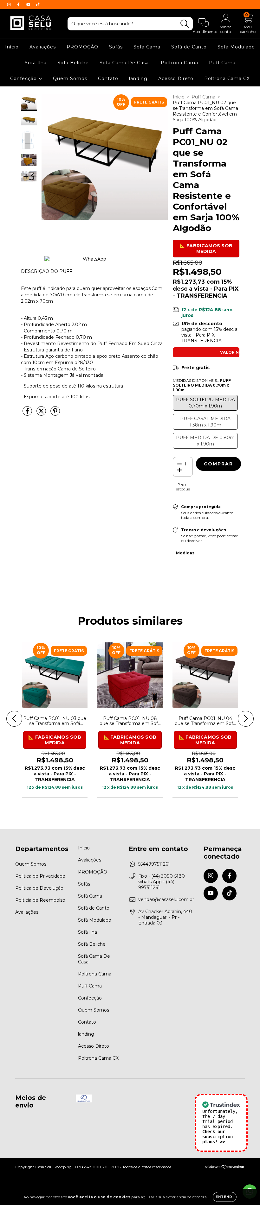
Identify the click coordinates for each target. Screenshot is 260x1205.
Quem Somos (70, 78)
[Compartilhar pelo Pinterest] (55, 413)
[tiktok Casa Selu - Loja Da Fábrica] (38, 4)
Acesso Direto (175, 78)
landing (138, 78)
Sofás (116, 47)
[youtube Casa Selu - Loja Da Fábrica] (29, 4)
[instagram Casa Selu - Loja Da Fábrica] (9, 4)
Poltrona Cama (179, 63)
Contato (108, 78)
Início (12, 47)
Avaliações (42, 47)
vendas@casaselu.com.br (166, 899)
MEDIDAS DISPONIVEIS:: (202, 385)
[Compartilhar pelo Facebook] (28, 413)
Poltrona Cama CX (227, 78)
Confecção (24, 78)
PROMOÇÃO (82, 47)
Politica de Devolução (39, 888)
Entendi (225, 1197)
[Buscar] (184, 23)
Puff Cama (222, 63)
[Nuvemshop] (225, 1167)
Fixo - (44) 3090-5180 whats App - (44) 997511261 (161, 881)
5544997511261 (154, 864)
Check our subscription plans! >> (217, 1136)
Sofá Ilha (36, 63)
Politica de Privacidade (40, 876)
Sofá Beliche (73, 63)
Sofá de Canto (189, 47)
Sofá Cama (146, 47)
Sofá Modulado (236, 47)
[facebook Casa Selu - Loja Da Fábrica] (19, 4)
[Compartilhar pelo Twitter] (41, 413)
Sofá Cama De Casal (125, 63)
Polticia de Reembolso (40, 900)
